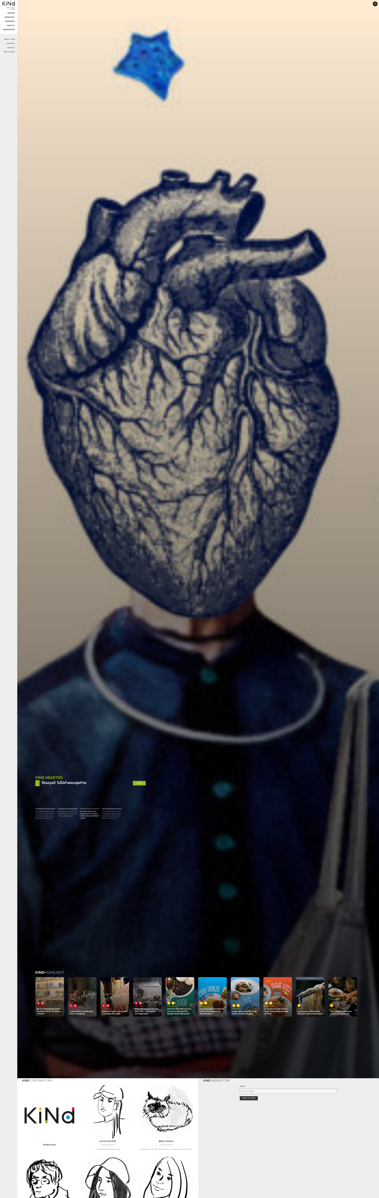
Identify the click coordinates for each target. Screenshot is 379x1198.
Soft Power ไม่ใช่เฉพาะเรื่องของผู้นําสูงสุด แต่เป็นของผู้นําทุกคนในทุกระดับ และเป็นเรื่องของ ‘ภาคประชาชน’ (111, 815)
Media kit (11, 48)
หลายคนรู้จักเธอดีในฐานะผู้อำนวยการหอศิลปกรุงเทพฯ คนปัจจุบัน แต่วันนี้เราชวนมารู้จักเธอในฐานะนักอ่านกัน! (44, 815)
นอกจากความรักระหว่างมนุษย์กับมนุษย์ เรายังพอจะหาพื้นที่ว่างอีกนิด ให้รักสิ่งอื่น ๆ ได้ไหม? (89, 815)
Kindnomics (10, 17)
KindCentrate (9, 30)
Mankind (11, 13)
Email (243, 1086)
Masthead (10, 43)
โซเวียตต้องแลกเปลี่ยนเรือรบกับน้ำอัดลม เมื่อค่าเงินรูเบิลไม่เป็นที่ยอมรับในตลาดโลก (67, 814)
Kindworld (10, 21)
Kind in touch (9, 52)
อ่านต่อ (139, 781)
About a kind (9, 39)
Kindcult (11, 25)
